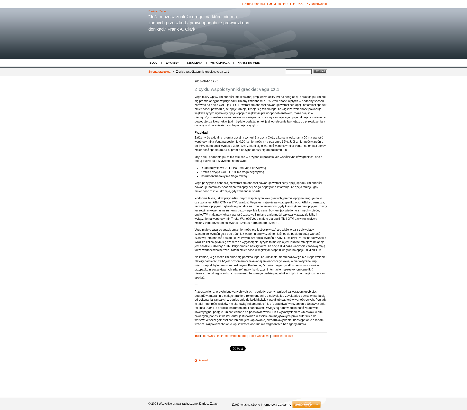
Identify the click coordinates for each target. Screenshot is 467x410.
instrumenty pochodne (232, 336)
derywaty (209, 336)
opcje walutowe (259, 336)
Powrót (203, 360)
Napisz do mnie (249, 62)
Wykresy (172, 62)
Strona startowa (159, 71)
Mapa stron (280, 4)
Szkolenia (194, 62)
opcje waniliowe (282, 336)
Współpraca (220, 62)
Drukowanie (319, 4)
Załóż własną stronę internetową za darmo (261, 404)
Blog (154, 62)
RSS (299, 4)
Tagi (197, 336)
